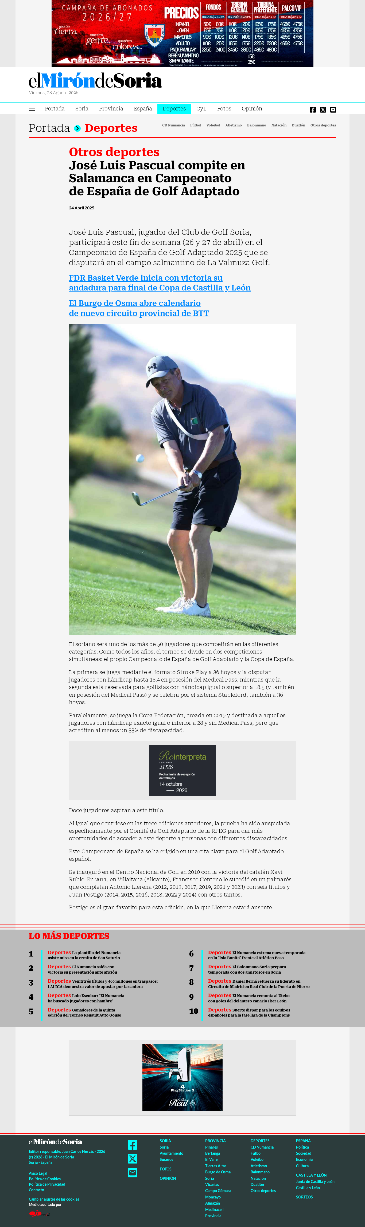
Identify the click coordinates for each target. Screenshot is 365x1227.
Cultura (302, 1166)
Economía (304, 1159)
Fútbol (195, 125)
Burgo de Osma (218, 1172)
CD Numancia (173, 125)
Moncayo (213, 1197)
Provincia (111, 109)
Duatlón (298, 125)
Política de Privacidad (47, 1184)
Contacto (36, 1190)
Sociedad (303, 1153)
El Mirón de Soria (95, 81)
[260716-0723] (182, 1077)
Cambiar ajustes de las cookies (54, 1199)
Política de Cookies (45, 1179)
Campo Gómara (218, 1190)
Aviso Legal (38, 1173)
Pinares (211, 1147)
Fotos (224, 109)
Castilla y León (311, 1175)
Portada (55, 109)
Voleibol (213, 125)
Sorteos (304, 1197)
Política (302, 1147)
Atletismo (234, 125)
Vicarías (212, 1184)
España (143, 109)
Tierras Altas (215, 1166)
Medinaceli (214, 1209)
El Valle (211, 1159)
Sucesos (166, 1159)
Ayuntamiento (171, 1153)
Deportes (174, 109)
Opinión (252, 109)
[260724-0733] (182, 33)
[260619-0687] (182, 770)
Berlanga (212, 1153)
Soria (81, 109)
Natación (278, 125)
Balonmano (256, 125)
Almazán (212, 1203)
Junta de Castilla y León (315, 1181)
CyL (201, 109)
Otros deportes (323, 125)
